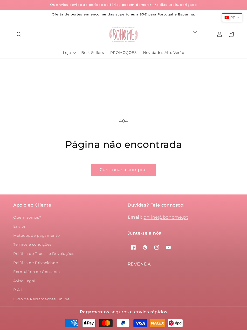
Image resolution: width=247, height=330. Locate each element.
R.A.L (18, 289)
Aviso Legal (24, 281)
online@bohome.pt (166, 217)
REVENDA (139, 264)
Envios (19, 226)
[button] (19, 34)
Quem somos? (27, 217)
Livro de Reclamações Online (41, 299)
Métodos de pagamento (36, 235)
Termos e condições (32, 244)
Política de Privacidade (35, 262)
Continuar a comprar (123, 169)
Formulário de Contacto (36, 271)
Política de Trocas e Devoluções (43, 253)
